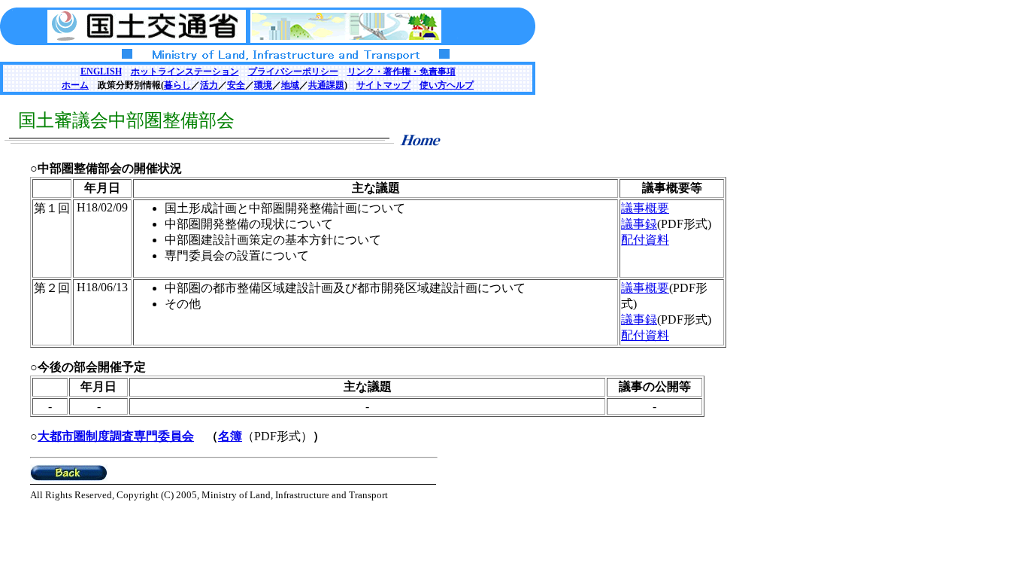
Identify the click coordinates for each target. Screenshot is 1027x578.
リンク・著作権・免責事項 (401, 71)
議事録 (639, 224)
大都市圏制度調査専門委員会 (116, 436)
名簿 (230, 436)
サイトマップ (383, 85)
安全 (236, 85)
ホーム (75, 85)
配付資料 (645, 239)
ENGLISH (101, 71)
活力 (209, 85)
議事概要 (645, 208)
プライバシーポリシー (293, 71)
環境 (263, 85)
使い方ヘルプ (447, 85)
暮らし (177, 85)
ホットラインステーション (185, 71)
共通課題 (326, 85)
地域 (290, 85)
